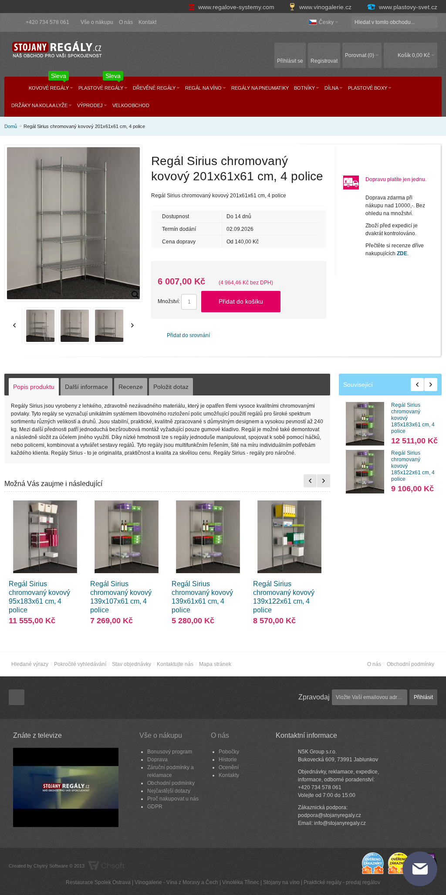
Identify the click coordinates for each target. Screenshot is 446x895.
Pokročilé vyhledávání (80, 664)
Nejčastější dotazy (168, 791)
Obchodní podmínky (410, 664)
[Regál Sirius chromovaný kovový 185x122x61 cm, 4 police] (365, 471)
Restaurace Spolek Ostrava (98, 882)
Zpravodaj (314, 697)
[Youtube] (16, 698)
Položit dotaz (171, 386)
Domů (10, 126)
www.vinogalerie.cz (325, 6)
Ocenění (229, 767)
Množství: (169, 301)
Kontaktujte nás (175, 664)
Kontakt (147, 22)
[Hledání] (431, 22)
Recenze (130, 386)
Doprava (157, 760)
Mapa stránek (215, 664)
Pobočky (229, 752)
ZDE (402, 253)
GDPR (154, 807)
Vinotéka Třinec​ (240, 882)
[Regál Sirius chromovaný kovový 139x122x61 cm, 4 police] (289, 536)
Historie (228, 760)
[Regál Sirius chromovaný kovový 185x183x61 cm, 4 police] (365, 424)
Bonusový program (169, 752)
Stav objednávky (131, 664)
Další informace (86, 386)
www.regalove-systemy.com (236, 6)
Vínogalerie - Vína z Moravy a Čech (176, 882)
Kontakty (229, 775)
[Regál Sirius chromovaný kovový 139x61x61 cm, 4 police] (208, 536)
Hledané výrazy (29, 664)
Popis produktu (33, 386)
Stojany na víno (281, 882)
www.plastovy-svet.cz (407, 6)
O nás (126, 22)
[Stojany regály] (57, 50)
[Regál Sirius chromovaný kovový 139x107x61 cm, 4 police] (126, 536)
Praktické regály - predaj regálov (342, 882)
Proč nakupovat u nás (173, 799)
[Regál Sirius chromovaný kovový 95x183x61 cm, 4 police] (45, 536)
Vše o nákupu (97, 22)
